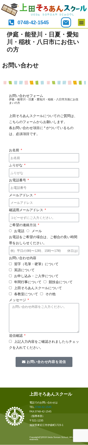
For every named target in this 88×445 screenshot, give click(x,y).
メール (37, 231)
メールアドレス (21, 195)
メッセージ (18, 300)
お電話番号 (18, 180)
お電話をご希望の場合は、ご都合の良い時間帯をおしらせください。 (43, 240)
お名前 (14, 150)
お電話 (19, 231)
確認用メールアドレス (26, 210)
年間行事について (27, 282)
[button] (81, 22)
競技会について (61, 282)
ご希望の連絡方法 (23, 225)
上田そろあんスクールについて (38, 288)
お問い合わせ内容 (22, 258)
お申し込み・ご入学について (36, 276)
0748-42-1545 (43, 407)
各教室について (26, 294)
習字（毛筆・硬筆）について (36, 264)
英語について (24, 270)
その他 (50, 294)
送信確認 (16, 335)
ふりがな (16, 165)
